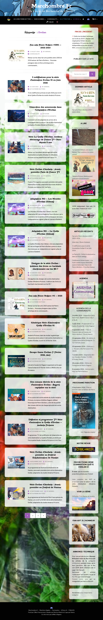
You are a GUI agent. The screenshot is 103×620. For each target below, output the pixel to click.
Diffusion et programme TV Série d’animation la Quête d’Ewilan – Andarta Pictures (45, 422)
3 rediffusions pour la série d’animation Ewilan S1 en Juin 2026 (45, 80)
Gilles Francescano (40, 612)
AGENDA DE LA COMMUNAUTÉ (83, 309)
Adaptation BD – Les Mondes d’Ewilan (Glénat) (45, 200)
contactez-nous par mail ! (83, 48)
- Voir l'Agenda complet (87, 432)
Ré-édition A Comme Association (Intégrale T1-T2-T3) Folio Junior (83, 340)
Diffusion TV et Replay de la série (83, 496)
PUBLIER (71, 610)
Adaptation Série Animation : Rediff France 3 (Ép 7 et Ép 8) (83, 317)
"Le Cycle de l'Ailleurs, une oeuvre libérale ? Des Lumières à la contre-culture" (83, 152)
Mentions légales (45, 610)
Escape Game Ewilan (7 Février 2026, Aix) (45, 353)
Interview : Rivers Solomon (81, 242)
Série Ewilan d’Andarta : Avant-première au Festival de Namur (45, 486)
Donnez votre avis (80, 579)
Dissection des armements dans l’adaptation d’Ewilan (45, 108)
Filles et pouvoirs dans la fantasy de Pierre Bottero (83, 389)
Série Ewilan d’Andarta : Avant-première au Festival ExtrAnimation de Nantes (45, 455)
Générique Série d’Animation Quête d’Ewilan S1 (45, 324)
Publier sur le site (84, 59)
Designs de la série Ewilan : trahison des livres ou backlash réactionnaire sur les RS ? (45, 266)
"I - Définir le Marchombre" (80, 128)
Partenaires (55, 610)
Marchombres (39, 19)
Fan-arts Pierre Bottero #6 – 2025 (45, 295)
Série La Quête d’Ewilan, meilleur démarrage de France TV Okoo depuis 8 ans (45, 139)
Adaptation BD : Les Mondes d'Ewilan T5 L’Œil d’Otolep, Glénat (83, 357)
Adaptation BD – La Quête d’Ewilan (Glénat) (45, 232)
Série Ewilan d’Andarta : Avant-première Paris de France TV (45, 170)
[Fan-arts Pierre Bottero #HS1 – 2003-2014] (83, 98)
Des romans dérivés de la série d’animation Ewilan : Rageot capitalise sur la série (45, 384)
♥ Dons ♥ (64, 610)
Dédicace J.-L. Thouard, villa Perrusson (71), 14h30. (83, 348)
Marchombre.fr (33, 610)
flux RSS (75, 577)
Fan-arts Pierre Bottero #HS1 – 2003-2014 (45, 46)
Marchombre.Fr (51, 6)
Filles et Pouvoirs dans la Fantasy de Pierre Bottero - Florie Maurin (82, 332)
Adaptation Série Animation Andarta (43, 116)
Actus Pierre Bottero (37, 89)
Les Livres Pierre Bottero (22, 19)
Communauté (52, 19)
